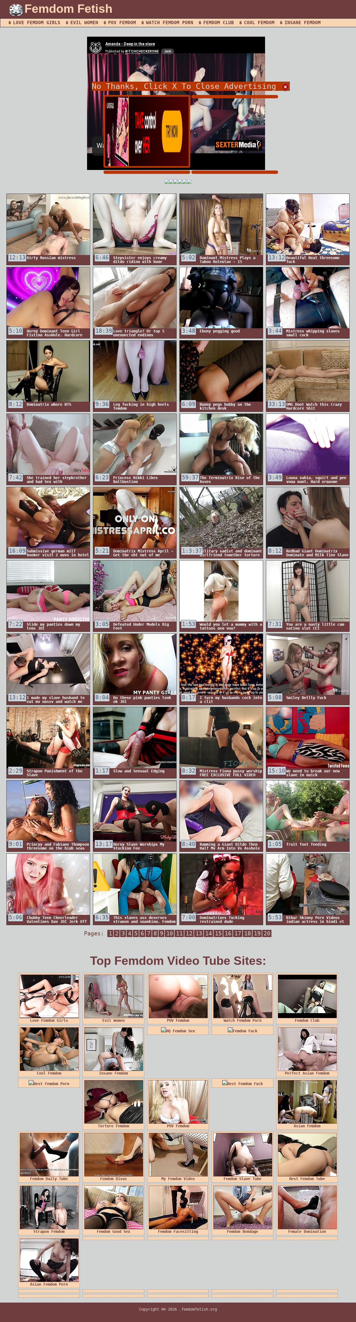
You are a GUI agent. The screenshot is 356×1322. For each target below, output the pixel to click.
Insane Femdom (303, 22)
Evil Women (84, 22)
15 (218, 933)
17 (237, 933)
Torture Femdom (113, 1126)
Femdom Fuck (245, 1031)
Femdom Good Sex (113, 1231)
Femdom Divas (113, 1178)
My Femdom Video (178, 1178)
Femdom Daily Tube (49, 1178)
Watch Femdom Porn (169, 22)
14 (208, 933)
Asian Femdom (307, 1126)
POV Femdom (122, 22)
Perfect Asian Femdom (307, 1073)
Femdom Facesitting (178, 1231)
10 (169, 933)
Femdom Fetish (68, 8)
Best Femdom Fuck (245, 1083)
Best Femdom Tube (307, 1178)
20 (267, 933)
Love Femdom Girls (36, 22)
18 (247, 933)
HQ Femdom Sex (180, 1031)
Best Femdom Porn (51, 1083)
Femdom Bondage (242, 1231)
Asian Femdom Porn (49, 1284)
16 (228, 933)
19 (257, 933)
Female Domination (307, 1231)
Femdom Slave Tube (242, 1178)
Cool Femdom (259, 22)
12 (189, 933)
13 (199, 933)
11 (179, 933)
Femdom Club (218, 22)
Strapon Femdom (49, 1231)
